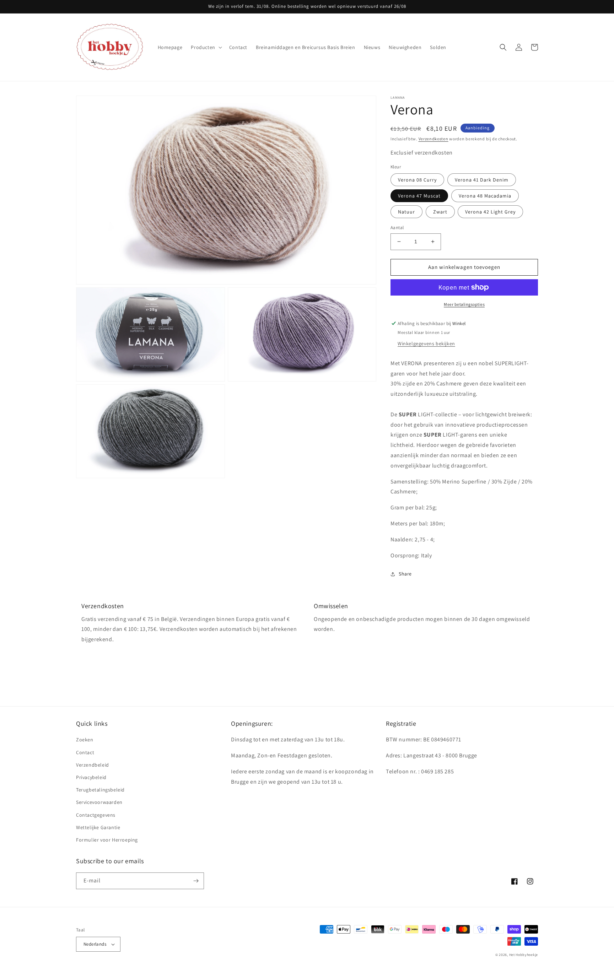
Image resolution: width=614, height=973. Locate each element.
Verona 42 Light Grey (490, 212)
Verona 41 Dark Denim (481, 180)
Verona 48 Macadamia (485, 196)
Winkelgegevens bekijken (426, 343)
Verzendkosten (433, 138)
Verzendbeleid (92, 765)
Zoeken (84, 739)
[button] (206, 47)
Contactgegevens (95, 815)
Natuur (406, 212)
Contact (85, 752)
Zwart (440, 212)
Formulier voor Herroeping (107, 840)
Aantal (397, 228)
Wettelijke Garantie (98, 827)
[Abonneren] (196, 880)
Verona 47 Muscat (419, 196)
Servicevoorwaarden (99, 802)
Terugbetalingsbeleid (100, 789)
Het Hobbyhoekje (523, 954)
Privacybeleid (91, 777)
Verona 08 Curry (417, 180)
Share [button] (405, 574)
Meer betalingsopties (464, 304)
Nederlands (95, 944)
